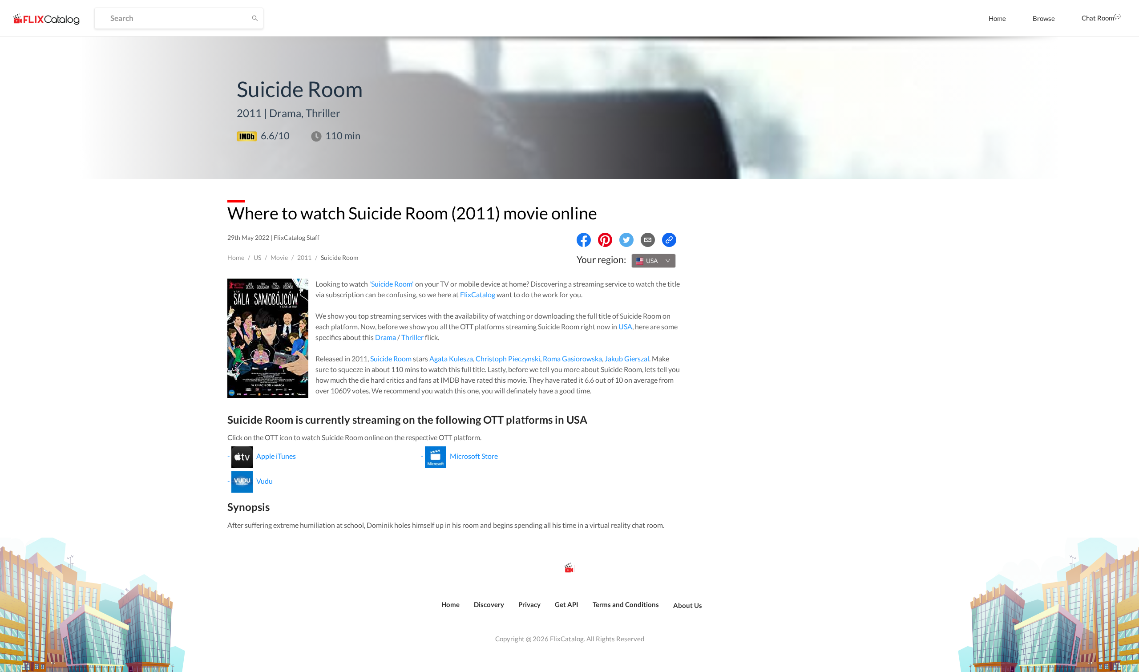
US (257, 257)
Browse (1044, 18)
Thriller (412, 337)
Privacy (529, 604)
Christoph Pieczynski (508, 358)
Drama (385, 337)
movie (279, 257)
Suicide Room (391, 358)
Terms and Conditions (626, 604)
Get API (566, 604)
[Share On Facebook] (584, 240)
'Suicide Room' (391, 283)
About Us (687, 605)
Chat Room (1098, 18)
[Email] (648, 240)
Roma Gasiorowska (572, 358)
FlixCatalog (477, 294)
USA (625, 326)
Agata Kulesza (451, 358)
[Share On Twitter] (626, 240)
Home (997, 18)
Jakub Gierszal (627, 358)
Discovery (489, 604)
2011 (304, 257)
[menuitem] (997, 18)
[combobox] (653, 261)
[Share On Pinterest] (605, 240)
